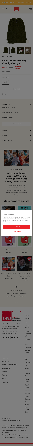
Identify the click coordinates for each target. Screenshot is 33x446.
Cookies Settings (16, 231)
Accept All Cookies (16, 227)
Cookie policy (6, 221)
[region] (16, 223)
